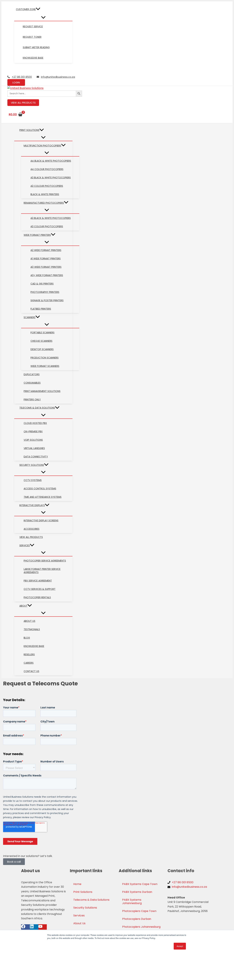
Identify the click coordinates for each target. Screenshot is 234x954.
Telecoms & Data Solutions (91, 900)
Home (77, 884)
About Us (79, 923)
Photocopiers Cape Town (139, 911)
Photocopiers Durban (136, 919)
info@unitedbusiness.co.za (58, 77)
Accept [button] (180, 946)
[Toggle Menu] (43, 17)
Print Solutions (82, 892)
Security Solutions (85, 908)
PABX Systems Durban (137, 892)
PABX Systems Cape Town (139, 884)
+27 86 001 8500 (22, 77)
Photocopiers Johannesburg (141, 927)
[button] (38, 9)
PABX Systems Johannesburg (132, 901)
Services (79, 915)
